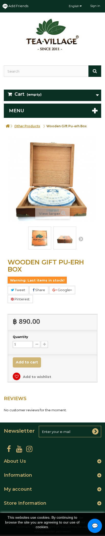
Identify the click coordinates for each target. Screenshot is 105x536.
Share (39, 290)
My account (18, 489)
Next (80, 238)
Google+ (64, 290)
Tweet (19, 290)
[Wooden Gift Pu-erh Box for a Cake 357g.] (40, 238)
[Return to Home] (7, 126)
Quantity (20, 337)
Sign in (95, 6)
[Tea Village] (52, 34)
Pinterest (22, 299)
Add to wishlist (36, 377)
